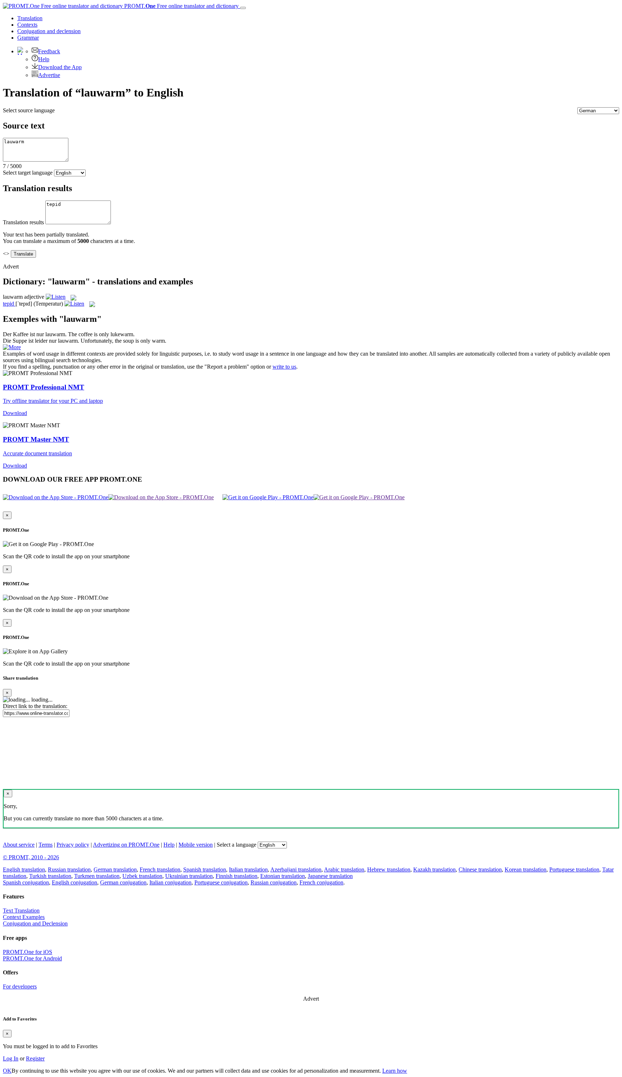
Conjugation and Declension (35, 923)
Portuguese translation (574, 869)
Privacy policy (73, 845)
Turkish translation (50, 876)
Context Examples (24, 917)
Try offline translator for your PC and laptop (53, 401)
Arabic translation (344, 869)
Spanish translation (204, 869)
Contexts (27, 25)
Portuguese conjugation (221, 882)
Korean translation (525, 869)
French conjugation (321, 882)
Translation (29, 18)
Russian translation (69, 869)
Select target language (28, 173)
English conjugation (74, 882)
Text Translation (21, 910)
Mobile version (196, 845)
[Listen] (56, 297)
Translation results (23, 222)
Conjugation (49, 31)
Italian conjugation (170, 882)
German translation (115, 869)
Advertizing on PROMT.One (126, 845)
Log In (10, 1058)
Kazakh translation (434, 869)
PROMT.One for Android (32, 958)
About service (19, 845)
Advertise (49, 75)
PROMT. (181, 6)
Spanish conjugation (26, 882)
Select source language (29, 110)
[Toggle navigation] (243, 8)
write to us (284, 367)
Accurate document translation (37, 453)
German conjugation (123, 882)
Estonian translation (282, 876)
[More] (12, 347)
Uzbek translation (142, 876)
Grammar (28, 38)
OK (7, 1071)
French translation (160, 869)
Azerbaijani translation (295, 869)
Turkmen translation (97, 876)
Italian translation (248, 869)
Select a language (236, 845)
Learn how (394, 1071)
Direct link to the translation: (35, 706)
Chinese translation (480, 869)
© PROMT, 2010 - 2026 (31, 857)
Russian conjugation (274, 882)
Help (43, 59)
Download (15, 413)
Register (35, 1058)
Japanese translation (330, 876)
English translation (24, 869)
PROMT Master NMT (36, 439)
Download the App (60, 67)
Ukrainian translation (189, 876)
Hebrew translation (388, 869)
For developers (20, 986)
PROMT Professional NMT (43, 387)
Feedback (49, 51)
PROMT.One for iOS (27, 952)
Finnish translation (236, 876)
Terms (46, 845)
